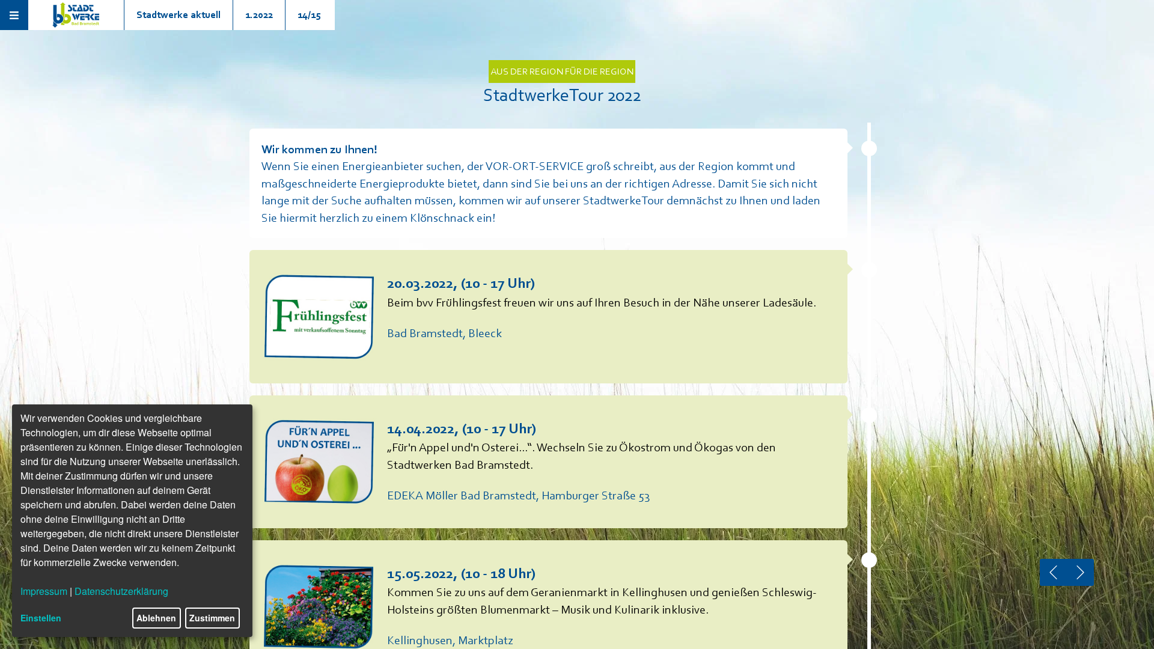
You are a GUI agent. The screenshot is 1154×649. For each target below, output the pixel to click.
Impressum (43, 591)
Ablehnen (156, 618)
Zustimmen (212, 618)
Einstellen (40, 618)
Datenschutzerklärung (121, 591)
